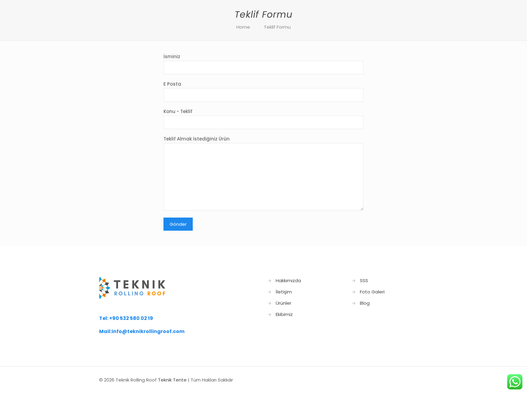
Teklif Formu (277, 27)
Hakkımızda (288, 280)
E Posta (172, 84)
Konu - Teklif (177, 111)
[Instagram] (406, 380)
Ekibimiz (284, 314)
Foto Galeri (372, 292)
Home (243, 27)
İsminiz (171, 56)
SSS (364, 280)
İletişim (284, 292)
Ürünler (283, 303)
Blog (365, 303)
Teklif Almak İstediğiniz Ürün (196, 139)
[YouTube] (397, 380)
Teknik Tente (172, 380)
